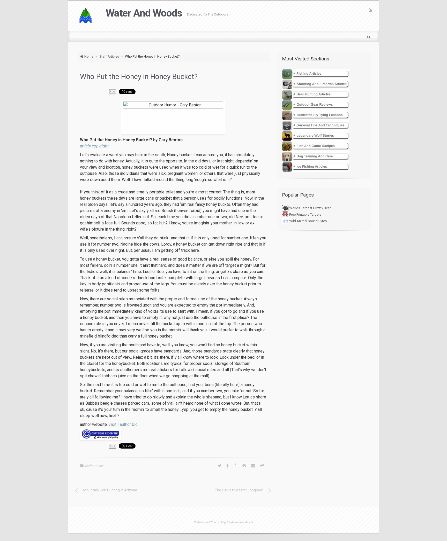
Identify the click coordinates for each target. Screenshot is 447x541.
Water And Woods (144, 13)
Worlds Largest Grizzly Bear (309, 208)
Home (88, 56)
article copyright (94, 146)
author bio (129, 424)
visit (112, 424)
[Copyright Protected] (173, 434)
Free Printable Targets (304, 214)
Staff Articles (109, 56)
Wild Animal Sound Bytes (307, 221)
